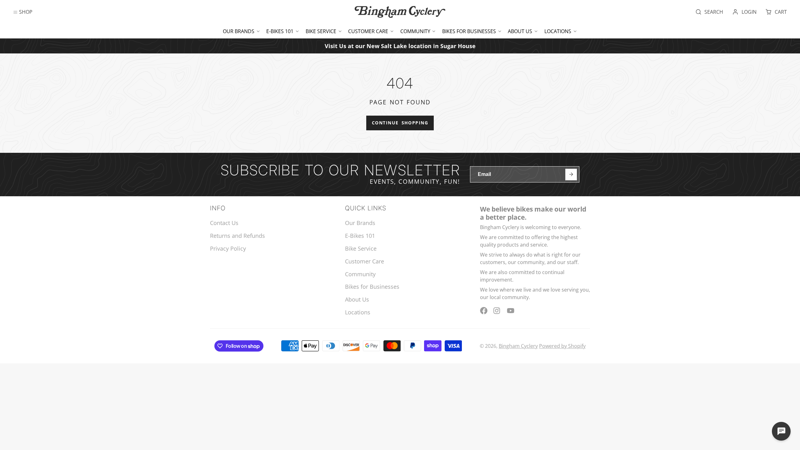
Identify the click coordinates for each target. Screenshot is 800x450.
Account (744, 12)
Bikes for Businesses (469, 31)
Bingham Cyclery (518, 345)
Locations (557, 31)
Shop (25, 11)
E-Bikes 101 (279, 31)
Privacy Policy (228, 248)
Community (415, 31)
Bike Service (321, 31)
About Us (520, 31)
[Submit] (571, 174)
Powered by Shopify (562, 345)
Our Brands (238, 31)
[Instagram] (497, 310)
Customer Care (368, 31)
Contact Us (224, 223)
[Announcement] (400, 45)
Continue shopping (400, 123)
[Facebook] (484, 310)
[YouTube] (510, 310)
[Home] (400, 12)
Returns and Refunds (237, 235)
